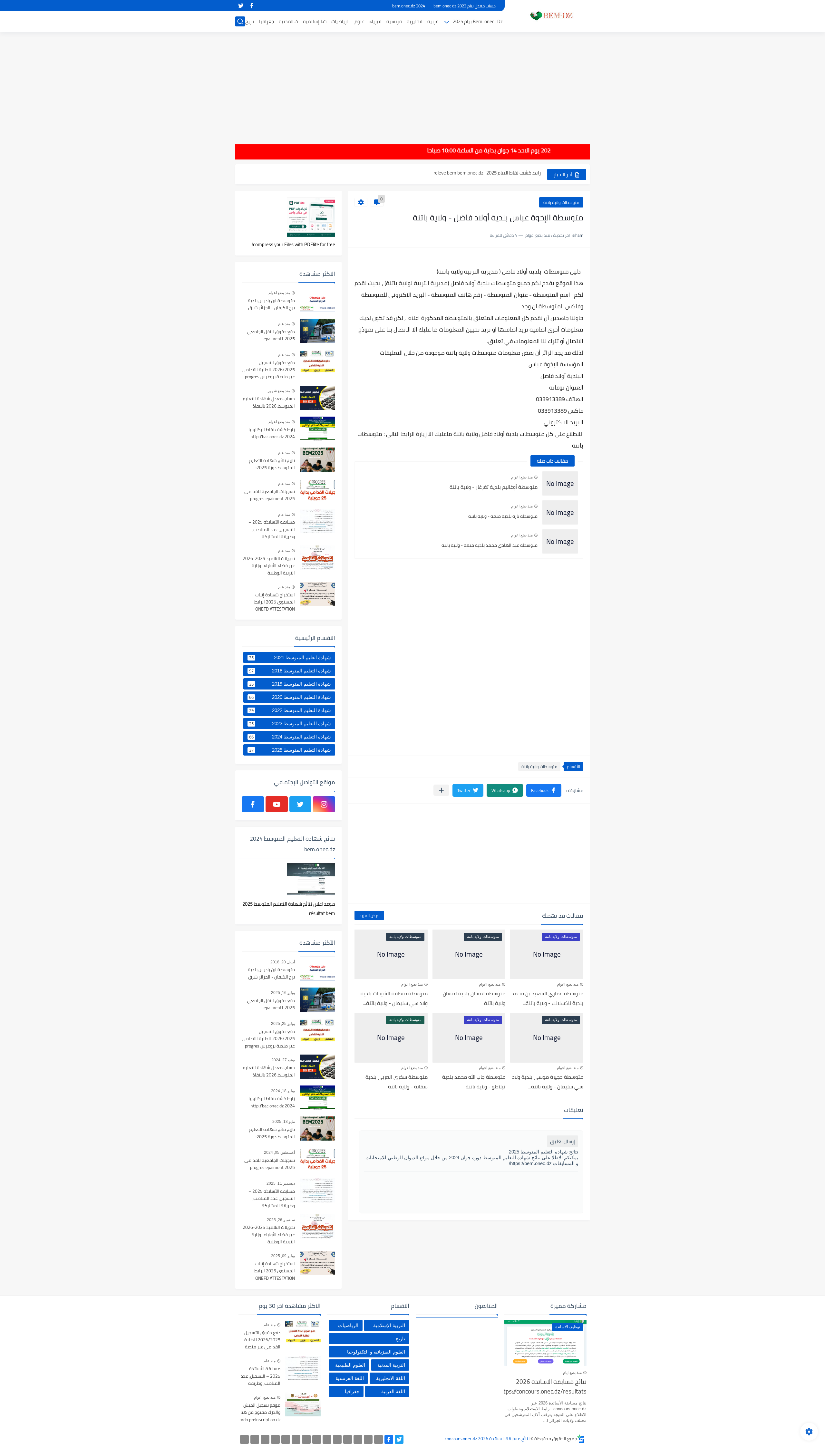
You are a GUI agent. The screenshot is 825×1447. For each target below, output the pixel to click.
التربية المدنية (391, 1365)
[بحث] (240, 21)
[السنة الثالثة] (368, 1439)
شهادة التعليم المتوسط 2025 (290, 750)
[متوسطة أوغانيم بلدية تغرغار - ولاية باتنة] (560, 483)
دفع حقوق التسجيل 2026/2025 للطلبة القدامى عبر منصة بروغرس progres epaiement (268, 370)
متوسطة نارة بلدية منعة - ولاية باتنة (503, 516)
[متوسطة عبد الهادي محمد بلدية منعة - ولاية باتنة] (560, 541)
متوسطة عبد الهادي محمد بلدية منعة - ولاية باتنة (490, 545)
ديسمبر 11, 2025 (281, 1183)
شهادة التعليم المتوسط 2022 (290, 710)
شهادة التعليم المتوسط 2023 (290, 724)
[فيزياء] (306, 1439)
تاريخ (249, 21)
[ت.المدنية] (265, 1439)
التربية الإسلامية (389, 1325)
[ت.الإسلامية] (275, 1439)
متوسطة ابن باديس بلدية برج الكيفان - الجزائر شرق (271, 304)
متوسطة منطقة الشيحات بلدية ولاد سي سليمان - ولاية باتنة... (394, 998)
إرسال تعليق (562, 1141)
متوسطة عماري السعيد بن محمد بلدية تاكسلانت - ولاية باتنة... (547, 998)
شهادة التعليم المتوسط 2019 (290, 684)
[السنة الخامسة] (347, 1439)
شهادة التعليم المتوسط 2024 (290, 737)
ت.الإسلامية (314, 21)
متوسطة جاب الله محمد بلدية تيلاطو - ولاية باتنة (473, 1081)
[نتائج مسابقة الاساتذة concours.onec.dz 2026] (549, 15)
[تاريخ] (244, 1439)
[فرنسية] (316, 1439)
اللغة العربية (393, 1391)
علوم (359, 21)
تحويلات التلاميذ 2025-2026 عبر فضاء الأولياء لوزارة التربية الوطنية (269, 566)
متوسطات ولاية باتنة (561, 202)
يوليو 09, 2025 (283, 1256)
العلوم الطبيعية (350, 1365)
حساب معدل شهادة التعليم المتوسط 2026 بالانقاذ (269, 402)
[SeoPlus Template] (581, 1438)
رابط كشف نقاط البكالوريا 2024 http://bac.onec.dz (271, 433)
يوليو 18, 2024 (283, 1091)
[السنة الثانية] (378, 1439)
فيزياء (375, 21)
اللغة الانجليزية (390, 1378)
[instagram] (324, 804)
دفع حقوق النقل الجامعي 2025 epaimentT (271, 335)
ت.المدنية (288, 21)
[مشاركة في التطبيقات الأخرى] (441, 790)
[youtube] (277, 804)
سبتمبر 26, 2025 (281, 1220)
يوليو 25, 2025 (283, 1023)
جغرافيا (266, 21)
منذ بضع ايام (572, 1372)
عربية (432, 21)
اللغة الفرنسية (349, 1378)
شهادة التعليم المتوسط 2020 (290, 697)
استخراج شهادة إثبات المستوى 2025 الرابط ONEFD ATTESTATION (274, 602)
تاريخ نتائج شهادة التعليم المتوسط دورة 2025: (272, 464)
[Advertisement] (412, 84)
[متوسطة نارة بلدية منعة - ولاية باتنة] (560, 512)
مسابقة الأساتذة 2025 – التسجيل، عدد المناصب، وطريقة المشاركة (271, 529)
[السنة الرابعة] (358, 1439)
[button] (543, 790)
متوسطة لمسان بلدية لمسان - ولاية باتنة (472, 998)
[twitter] (241, 5)
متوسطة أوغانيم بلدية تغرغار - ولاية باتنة (494, 487)
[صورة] (317, 300)
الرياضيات (340, 21)
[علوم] (296, 1439)
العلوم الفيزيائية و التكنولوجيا (376, 1352)
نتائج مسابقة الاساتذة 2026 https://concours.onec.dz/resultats (545, 1387)
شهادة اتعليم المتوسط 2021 (290, 657)
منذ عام (284, 324)
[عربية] (337, 1439)
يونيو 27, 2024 (283, 1060)
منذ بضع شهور (279, 391)
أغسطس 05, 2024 (279, 1152)
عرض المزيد (369, 915)
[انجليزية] (327, 1439)
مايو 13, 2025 (283, 1121)
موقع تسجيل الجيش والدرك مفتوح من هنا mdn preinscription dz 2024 (259, 1413)
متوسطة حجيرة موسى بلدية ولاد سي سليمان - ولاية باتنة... (547, 1081)
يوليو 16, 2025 (283, 992)
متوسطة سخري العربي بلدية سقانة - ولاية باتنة (396, 1081)
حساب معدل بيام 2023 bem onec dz (464, 6)
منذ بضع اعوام (522, 477)
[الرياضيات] (285, 1439)
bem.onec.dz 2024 (408, 6)
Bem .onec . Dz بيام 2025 (478, 21)
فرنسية (394, 21)
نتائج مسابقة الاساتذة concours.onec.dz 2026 (487, 1438)
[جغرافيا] (254, 1439)
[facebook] (252, 5)
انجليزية (414, 21)
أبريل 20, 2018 (282, 962)
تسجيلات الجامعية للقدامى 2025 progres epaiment (269, 495)
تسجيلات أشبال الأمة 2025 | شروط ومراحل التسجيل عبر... (485, 174)
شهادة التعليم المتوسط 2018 (290, 671)
